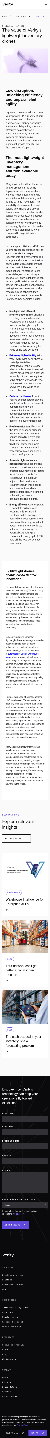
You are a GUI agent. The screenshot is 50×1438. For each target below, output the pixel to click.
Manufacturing (10, 1317)
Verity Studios (11, 1396)
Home (4, 16)
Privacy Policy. (18, 1214)
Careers (6, 1382)
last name (8, 1126)
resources (20, 16)
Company (7, 1369)
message (6, 1170)
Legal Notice (9, 1387)
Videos (6, 1349)
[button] (46, 4)
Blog (4, 1354)
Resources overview (13, 1345)
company (6, 1155)
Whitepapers (9, 1359)
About (5, 1377)
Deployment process (13, 1284)
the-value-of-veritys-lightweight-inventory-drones (40, 16)
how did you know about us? (18, 1199)
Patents (6, 1391)
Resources (8, 1337)
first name (8, 1113)
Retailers (7, 1312)
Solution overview (12, 1275)
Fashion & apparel (12, 1322)
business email (11, 1141)
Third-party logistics (15, 1307)
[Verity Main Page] (7, 4)
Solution (7, 1267)
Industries (9, 1300)
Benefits (7, 1279)
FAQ (4, 1289)
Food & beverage (11, 1326)
